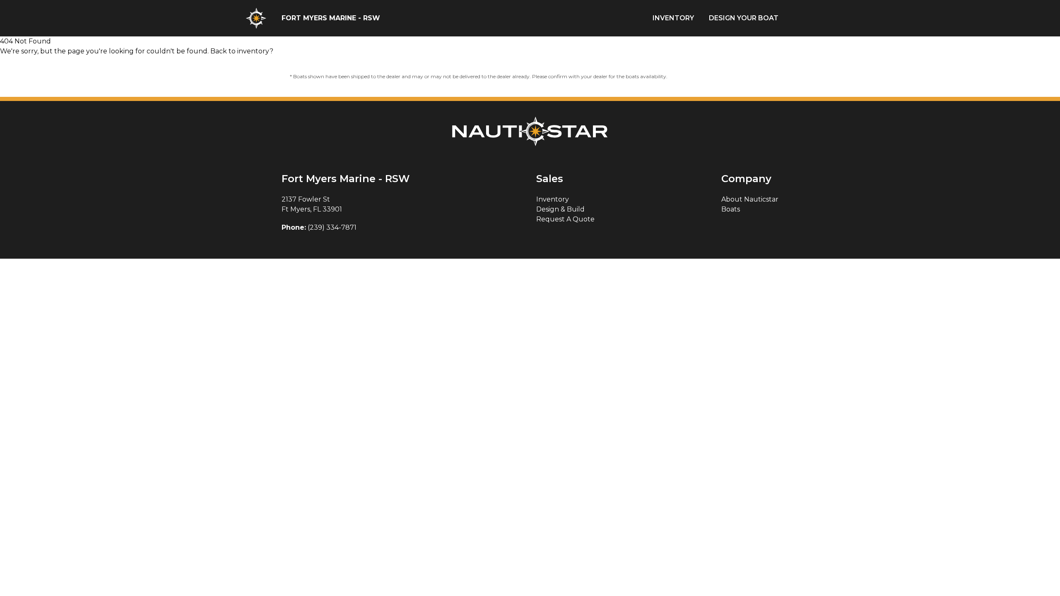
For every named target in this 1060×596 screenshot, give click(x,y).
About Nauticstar (749, 199)
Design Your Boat (743, 18)
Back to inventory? (241, 51)
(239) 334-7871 (332, 227)
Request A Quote (565, 219)
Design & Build (560, 209)
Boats (730, 209)
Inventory (673, 18)
